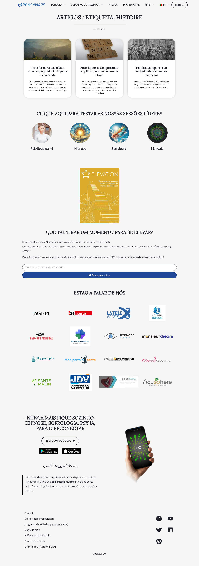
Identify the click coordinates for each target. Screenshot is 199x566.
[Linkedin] (170, 530)
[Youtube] (170, 519)
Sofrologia (118, 148)
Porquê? (56, 5)
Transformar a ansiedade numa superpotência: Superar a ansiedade (47, 71)
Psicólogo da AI (42, 148)
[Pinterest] (159, 541)
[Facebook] (159, 519)
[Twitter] (159, 530)
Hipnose (80, 148)
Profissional (131, 5)
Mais (147, 5)
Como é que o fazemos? (85, 5)
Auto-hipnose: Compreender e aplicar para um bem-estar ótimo (99, 71)
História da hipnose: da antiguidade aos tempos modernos (151, 71)
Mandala (157, 148)
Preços (113, 5)
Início (96, 29)
